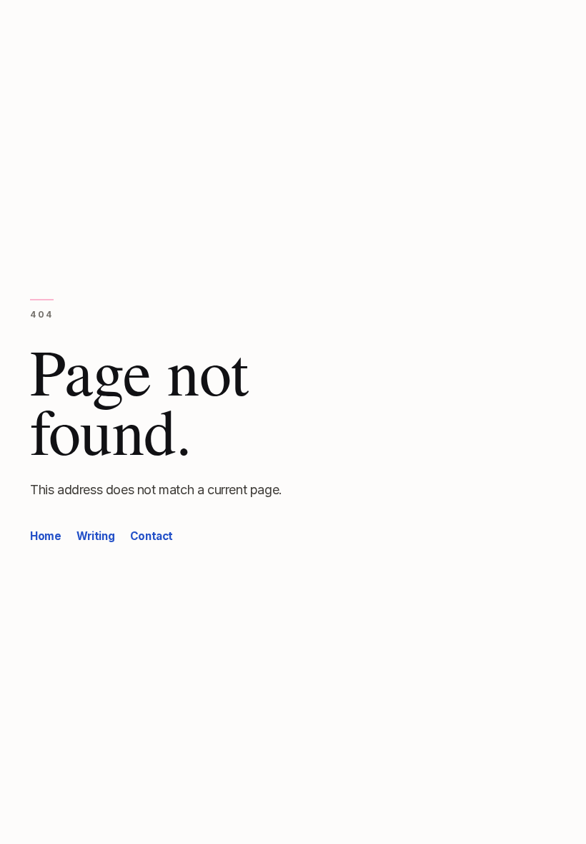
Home (45, 536)
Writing (95, 536)
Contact (151, 536)
